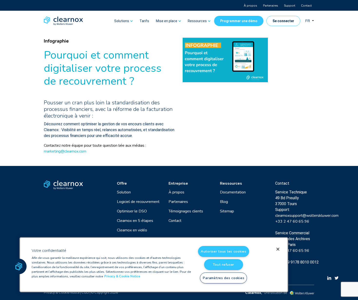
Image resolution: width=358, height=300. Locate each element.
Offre (122, 183)
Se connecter (283, 21)
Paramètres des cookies (223, 277)
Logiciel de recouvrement (138, 201)
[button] (19, 266)
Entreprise (178, 183)
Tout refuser (224, 264)
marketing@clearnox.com (65, 151)
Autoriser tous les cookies (223, 251)
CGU (85, 292)
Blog (224, 201)
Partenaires (270, 6)
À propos (250, 6)
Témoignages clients (186, 211)
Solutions (121, 21)
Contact (306, 6)
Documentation (233, 192)
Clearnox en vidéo (132, 230)
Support (289, 6)
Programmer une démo (238, 21)
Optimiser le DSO (132, 211)
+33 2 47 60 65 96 (292, 221)
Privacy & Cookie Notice (61, 292)
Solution (124, 192)
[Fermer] (278, 249)
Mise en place (166, 21)
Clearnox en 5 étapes (135, 220)
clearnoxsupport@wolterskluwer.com (307, 215)
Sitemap (227, 211)
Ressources (197, 21)
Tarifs (144, 21)
